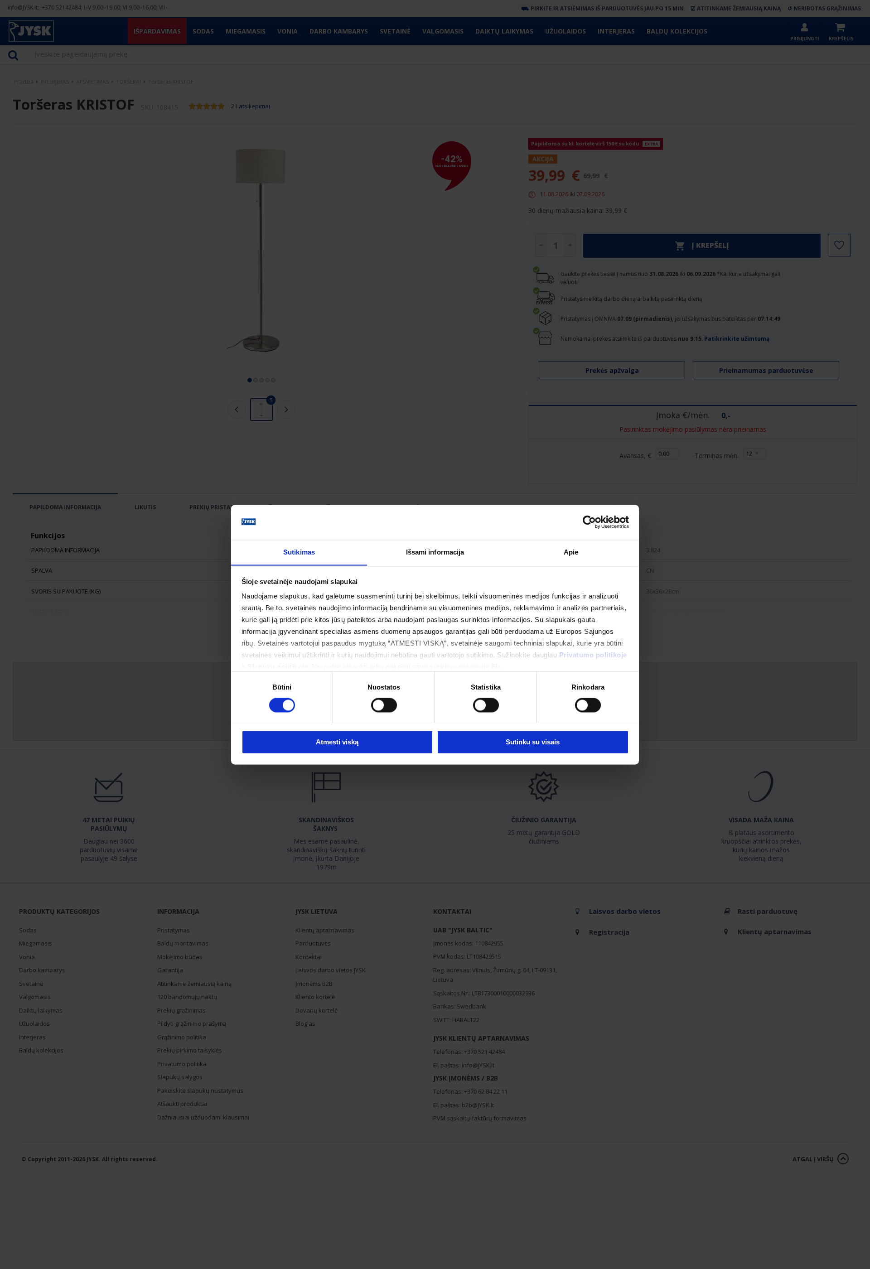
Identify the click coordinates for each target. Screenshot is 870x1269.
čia (496, 667)
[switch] (384, 705)
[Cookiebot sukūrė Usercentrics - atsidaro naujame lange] (589, 522)
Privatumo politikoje (593, 655)
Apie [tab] (571, 552)
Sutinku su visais (533, 742)
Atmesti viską (337, 742)
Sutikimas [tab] (299, 552)
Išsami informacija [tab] (435, 552)
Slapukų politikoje (277, 667)
